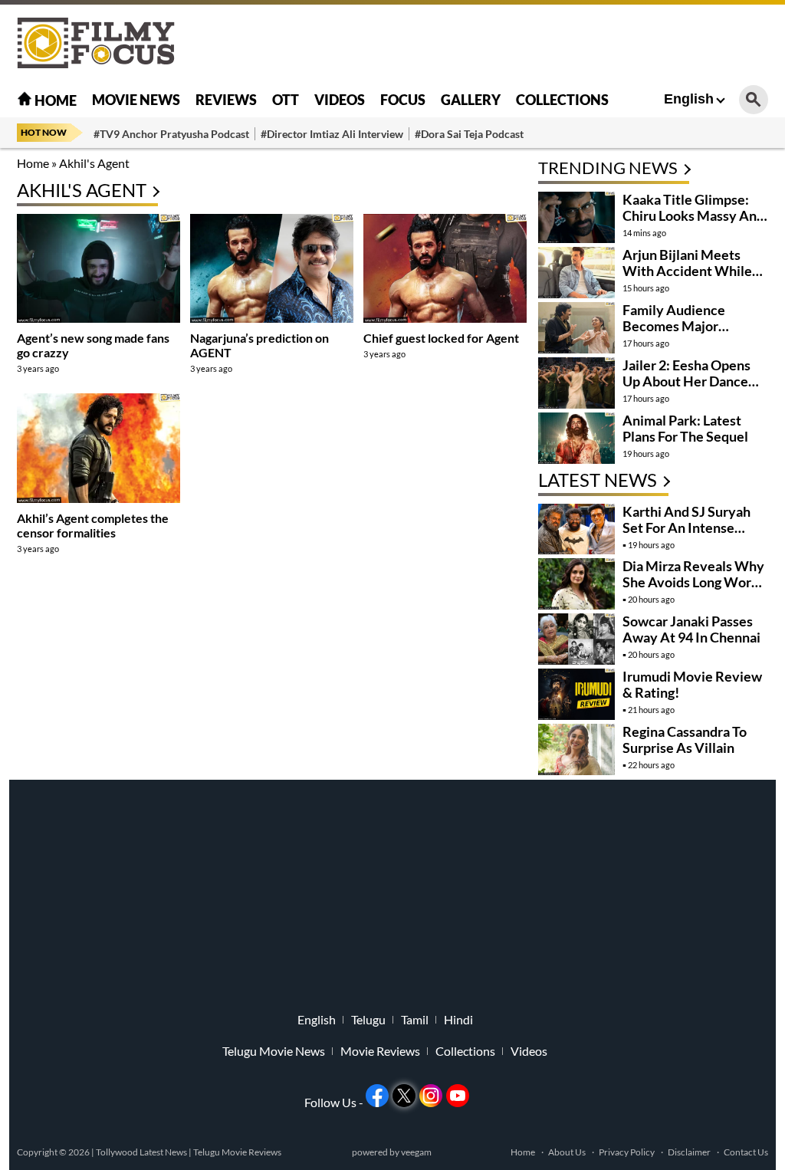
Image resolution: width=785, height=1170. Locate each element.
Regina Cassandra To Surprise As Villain (684, 739)
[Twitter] (403, 1095)
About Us (567, 1152)
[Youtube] (457, 1095)
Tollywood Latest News (142, 1152)
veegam (416, 1152)
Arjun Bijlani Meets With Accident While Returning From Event (689, 270)
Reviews (226, 99)
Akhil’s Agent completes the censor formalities (93, 525)
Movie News (136, 99)
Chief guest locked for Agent (441, 337)
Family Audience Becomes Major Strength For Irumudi (685, 325)
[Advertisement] (489, 42)
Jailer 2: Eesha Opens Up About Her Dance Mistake (686, 381)
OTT (285, 99)
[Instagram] (430, 1095)
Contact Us (746, 1152)
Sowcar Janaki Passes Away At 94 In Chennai (691, 629)
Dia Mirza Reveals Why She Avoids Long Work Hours (693, 581)
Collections (562, 99)
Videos (339, 99)
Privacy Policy (627, 1152)
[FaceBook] (377, 1095)
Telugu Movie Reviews (237, 1152)
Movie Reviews (380, 1051)
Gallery (471, 99)
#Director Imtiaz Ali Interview (332, 133)
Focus (402, 99)
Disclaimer (689, 1152)
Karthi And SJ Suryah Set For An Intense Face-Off (686, 527)
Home (54, 100)
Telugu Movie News (273, 1051)
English (689, 99)
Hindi (458, 1020)
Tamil (415, 1020)
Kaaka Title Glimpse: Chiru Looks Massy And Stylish (693, 215)
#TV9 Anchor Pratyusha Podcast (171, 133)
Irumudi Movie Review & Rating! (692, 684)
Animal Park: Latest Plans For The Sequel (685, 428)
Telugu (368, 1020)
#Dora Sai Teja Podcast (469, 133)
